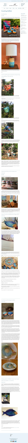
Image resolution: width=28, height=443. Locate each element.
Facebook (10, 435)
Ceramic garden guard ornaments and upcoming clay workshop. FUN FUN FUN (10, 75)
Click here (2, 427)
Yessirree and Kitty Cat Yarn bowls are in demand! (9, 172)
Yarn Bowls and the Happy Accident (8, 300)
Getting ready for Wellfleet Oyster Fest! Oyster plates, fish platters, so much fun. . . (10, 379)
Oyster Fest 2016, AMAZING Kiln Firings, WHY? (10, 214)
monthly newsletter (16, 427)
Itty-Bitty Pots (4, 14)
